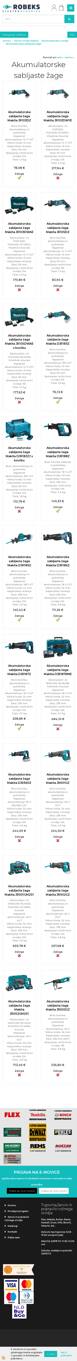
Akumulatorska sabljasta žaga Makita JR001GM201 (19, 890)
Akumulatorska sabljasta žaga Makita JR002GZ (58, 890)
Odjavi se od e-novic (53, 1190)
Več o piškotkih (66, 1354)
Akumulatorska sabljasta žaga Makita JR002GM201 (19, 1008)
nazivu (68, 57)
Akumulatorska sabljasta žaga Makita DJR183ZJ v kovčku (19, 454)
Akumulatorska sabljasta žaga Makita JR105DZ (57, 228)
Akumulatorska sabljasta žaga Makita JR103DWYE (58, 116)
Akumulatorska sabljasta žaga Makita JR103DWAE (19, 228)
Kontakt (12, 1231)
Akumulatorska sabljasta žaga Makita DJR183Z (57, 340)
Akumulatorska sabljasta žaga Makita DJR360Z (19, 779)
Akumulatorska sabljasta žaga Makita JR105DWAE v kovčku (19, 342)
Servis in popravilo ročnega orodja (16, 1218)
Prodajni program (18, 1211)
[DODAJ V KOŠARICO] (19, 125)
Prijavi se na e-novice (22, 1190)
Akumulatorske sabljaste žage (23, 43)
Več (19, 116)
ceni (59, 57)
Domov (7, 40)
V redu (51, 1354)
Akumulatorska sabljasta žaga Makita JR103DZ (19, 116)
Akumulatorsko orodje (55, 40)
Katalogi (13, 1226)
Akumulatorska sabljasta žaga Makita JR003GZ (58, 1005)
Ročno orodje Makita (26, 40)
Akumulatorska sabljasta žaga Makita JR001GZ (57, 779)
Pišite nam (14, 1237)
